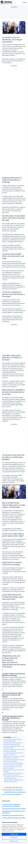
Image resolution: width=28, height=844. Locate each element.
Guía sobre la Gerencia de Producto (14, 808)
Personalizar (14, 837)
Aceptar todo (14, 834)
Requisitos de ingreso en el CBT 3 (13, 815)
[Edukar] (7, 2)
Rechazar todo (14, 841)
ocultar (14, 737)
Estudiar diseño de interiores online (13, 818)
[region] (14, 832)
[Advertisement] (14, 13)
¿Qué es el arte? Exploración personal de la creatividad (11, 805)
